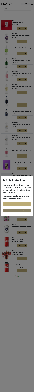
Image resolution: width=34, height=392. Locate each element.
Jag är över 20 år (17, 204)
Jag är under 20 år (17, 211)
